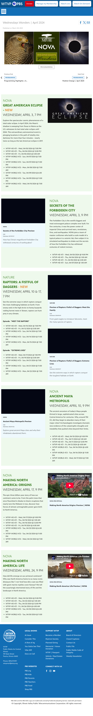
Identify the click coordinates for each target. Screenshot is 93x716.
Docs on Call (30, 654)
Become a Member (53, 635)
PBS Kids (28, 674)
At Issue (28, 635)
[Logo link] (9, 635)
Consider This (30, 639)
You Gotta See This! (32, 646)
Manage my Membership (47, 4)
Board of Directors (73, 635)
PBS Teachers (30, 682)
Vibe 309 (28, 650)
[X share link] (84, 23)
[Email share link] (88, 23)
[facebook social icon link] (47, 672)
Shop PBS (28, 689)
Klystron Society (52, 639)
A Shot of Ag (30, 643)
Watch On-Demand (82, 4)
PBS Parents (29, 678)
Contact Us (70, 643)
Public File (70, 646)
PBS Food (28, 686)
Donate (29, 4)
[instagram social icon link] (51, 672)
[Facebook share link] (81, 23)
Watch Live (65, 4)
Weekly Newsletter (74, 656)
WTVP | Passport (52, 652)
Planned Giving (52, 643)
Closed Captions (72, 639)
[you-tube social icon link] (55, 672)
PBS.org (28, 671)
